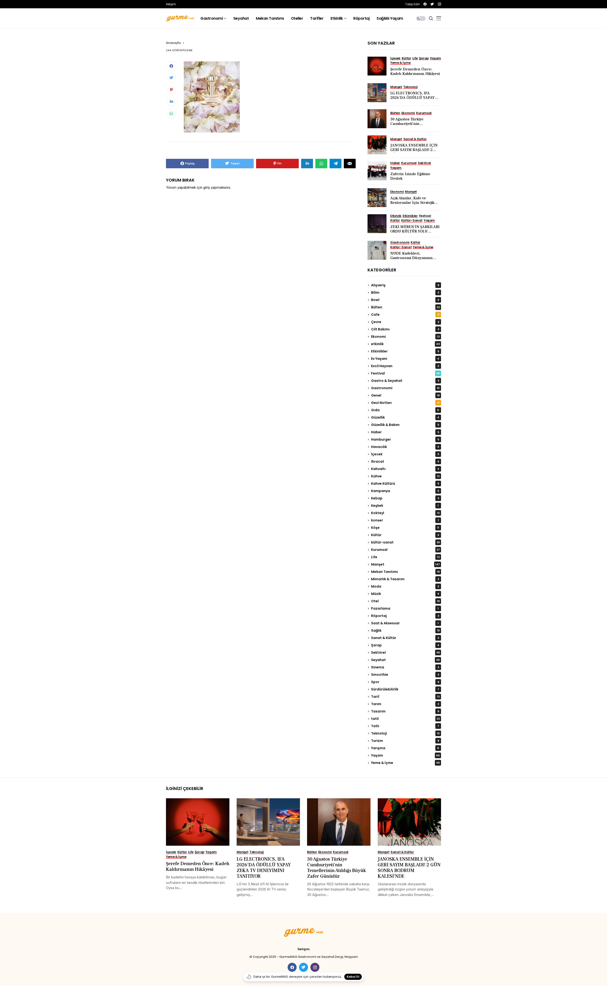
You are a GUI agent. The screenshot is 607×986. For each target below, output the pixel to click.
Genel (405, 395)
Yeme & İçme (405, 762)
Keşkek (405, 505)
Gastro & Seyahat (405, 380)
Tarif (405, 696)
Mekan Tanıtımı (405, 571)
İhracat (405, 461)
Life (405, 557)
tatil (405, 718)
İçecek (405, 454)
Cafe (405, 314)
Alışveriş (405, 285)
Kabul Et (353, 977)
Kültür (405, 535)
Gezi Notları (405, 402)
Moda (405, 586)
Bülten (405, 307)
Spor (405, 682)
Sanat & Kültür (405, 637)
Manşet (405, 564)
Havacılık (405, 446)
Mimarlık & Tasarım (405, 579)
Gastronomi (405, 388)
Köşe (405, 527)
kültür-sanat (405, 542)
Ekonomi (405, 336)
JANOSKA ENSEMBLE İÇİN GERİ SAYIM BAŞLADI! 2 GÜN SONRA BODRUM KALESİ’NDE (414, 152)
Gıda (405, 410)
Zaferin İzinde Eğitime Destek (410, 176)
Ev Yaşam (405, 358)
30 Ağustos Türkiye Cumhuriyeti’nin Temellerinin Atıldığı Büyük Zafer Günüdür (414, 126)
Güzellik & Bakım (405, 424)
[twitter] (432, 4)
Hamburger (405, 439)
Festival (405, 373)
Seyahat (405, 659)
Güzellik (405, 417)
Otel (405, 601)
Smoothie (405, 674)
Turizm (405, 740)
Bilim (405, 292)
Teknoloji (405, 733)
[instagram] (439, 4)
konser (405, 520)
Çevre (405, 322)
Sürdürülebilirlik (405, 689)
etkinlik (405, 344)
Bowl (405, 299)
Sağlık (405, 630)
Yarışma (405, 748)
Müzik (405, 593)
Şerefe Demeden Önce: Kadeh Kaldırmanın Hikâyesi (415, 71)
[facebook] (425, 4)
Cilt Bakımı (405, 329)
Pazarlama (405, 608)
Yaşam (405, 755)
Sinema (405, 667)
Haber (405, 432)
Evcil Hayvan (405, 366)
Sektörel (405, 652)
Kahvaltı (405, 468)
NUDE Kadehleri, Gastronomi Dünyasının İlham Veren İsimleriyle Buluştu (411, 260)
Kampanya (405, 490)
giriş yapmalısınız (216, 187)
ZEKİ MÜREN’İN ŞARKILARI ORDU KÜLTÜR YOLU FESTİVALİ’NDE (415, 231)
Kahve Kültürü (405, 483)
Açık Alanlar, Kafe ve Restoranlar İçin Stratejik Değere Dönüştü (412, 203)
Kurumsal (405, 549)
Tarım (405, 704)
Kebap (405, 498)
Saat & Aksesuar (405, 623)
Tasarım (405, 711)
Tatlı (405, 726)
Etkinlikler (405, 351)
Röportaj (405, 615)
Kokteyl (405, 513)
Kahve (405, 476)
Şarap (405, 645)
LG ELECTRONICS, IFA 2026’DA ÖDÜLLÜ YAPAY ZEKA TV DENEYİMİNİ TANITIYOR (412, 100)
